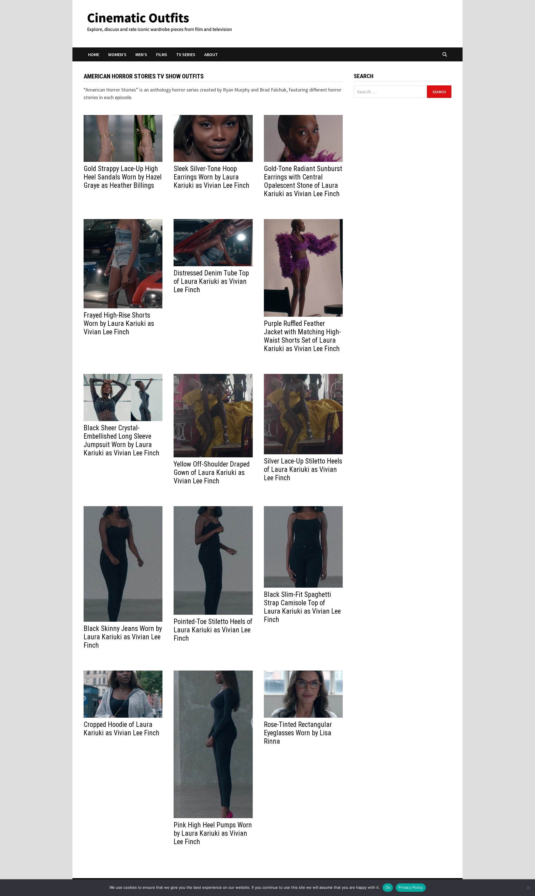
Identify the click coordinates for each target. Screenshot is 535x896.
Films (161, 54)
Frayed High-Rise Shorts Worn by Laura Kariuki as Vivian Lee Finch (119, 323)
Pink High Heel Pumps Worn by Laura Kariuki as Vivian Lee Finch (213, 833)
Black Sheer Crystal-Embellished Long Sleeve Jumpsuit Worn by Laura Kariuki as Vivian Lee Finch (121, 440)
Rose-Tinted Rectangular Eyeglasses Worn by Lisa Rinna (298, 732)
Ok (387, 887)
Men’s (141, 54)
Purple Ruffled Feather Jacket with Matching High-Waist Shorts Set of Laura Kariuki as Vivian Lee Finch (302, 336)
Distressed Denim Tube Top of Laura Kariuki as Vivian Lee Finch (211, 281)
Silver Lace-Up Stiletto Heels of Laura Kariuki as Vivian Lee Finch (303, 469)
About (211, 54)
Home (93, 54)
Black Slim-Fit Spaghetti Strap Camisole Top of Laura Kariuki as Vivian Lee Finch (302, 607)
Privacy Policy (410, 887)
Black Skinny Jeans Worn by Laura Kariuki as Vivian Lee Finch (123, 636)
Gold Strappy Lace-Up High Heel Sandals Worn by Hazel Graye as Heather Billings (123, 177)
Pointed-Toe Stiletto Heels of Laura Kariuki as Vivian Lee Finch (213, 630)
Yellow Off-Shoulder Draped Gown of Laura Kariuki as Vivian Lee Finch (212, 472)
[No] (528, 887)
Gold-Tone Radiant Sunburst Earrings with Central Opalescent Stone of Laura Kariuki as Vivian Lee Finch (303, 181)
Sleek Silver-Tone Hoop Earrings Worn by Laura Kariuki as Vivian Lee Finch (211, 177)
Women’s (117, 54)
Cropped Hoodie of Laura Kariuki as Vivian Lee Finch (121, 728)
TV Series (185, 54)
